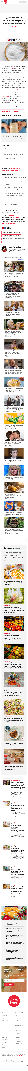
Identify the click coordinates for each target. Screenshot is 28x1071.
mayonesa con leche (7, 238)
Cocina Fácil (16, 217)
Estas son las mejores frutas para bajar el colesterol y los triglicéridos (15, 923)
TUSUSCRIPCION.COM (8, 223)
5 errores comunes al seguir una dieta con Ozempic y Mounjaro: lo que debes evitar (15, 937)
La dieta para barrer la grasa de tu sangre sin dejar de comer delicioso (18, 849)
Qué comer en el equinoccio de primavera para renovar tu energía (14, 720)
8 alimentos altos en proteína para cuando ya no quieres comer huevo (15, 943)
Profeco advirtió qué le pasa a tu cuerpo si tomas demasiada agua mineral (15, 958)
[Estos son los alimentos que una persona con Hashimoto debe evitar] (6, 803)
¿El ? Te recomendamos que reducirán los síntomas (15, 950)
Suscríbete (22, 1)
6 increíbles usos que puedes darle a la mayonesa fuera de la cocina (13, 109)
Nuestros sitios (19, 1013)
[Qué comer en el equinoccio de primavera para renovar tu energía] (14, 707)
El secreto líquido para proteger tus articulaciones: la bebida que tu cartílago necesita (17, 871)
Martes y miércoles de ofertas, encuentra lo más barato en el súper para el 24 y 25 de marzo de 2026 (13, 693)
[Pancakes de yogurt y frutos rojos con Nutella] (14, 733)
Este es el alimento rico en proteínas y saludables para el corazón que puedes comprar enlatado (18, 786)
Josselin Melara (14, 31)
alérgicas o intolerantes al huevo (15, 90)
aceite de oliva (5, 96)
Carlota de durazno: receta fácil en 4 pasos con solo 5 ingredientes (13, 582)
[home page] (5, 2)
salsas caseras (6, 241)
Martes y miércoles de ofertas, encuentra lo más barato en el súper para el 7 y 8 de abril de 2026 (14, 637)
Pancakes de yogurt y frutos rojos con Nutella (13, 744)
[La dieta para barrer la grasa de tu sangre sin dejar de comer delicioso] (6, 847)
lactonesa (5, 235)
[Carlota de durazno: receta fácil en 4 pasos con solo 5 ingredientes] (14, 571)
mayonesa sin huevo (15, 235)
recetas (11, 215)
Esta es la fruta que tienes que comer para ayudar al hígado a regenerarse (14, 930)
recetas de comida (7, 232)
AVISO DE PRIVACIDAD (18, 988)
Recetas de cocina (18, 232)
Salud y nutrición (8, 716)
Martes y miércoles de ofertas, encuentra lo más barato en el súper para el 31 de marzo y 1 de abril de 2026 (13, 665)
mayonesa (11, 68)
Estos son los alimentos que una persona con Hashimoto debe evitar (17, 807)
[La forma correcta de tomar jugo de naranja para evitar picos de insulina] (6, 886)
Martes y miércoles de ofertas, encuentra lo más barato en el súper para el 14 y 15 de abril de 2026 (14, 610)
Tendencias (7, 605)
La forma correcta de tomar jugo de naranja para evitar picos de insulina (17, 889)
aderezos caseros (19, 238)
